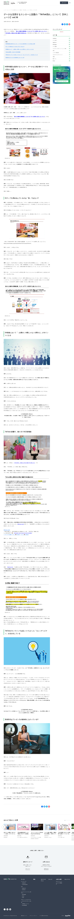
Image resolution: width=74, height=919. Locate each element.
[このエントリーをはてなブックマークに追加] (67, 24)
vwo (23, 837)
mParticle (23, 889)
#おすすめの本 (22, 533)
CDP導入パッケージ (25, 903)
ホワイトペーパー (59, 881)
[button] (70, 827)
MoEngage (55, 44)
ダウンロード (27, 868)
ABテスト (25, 837)
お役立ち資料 (59, 879)
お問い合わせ (64, 2)
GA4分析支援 (24, 905)
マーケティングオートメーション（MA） (60, 48)
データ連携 (55, 46)
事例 (34, 879)
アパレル (49, 837)
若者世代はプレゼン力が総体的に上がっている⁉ (15, 57)
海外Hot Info (10, 567)
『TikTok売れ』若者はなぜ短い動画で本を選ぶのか (15, 33)
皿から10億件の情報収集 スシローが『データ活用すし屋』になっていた (31, 31)
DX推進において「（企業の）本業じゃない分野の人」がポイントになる (20, 49)
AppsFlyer (36, 838)
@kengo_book (21, 524)
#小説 (26, 533)
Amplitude (54, 38)
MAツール (54, 58)
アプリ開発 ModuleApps (43, 915)
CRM (53, 56)
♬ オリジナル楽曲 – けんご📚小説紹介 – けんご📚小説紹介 (16, 534)
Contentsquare (24, 884)
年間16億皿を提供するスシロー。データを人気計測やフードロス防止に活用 (20, 43)
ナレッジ (50, 879)
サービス (23, 879)
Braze (54, 60)
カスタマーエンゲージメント (58, 54)
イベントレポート (34, 837)
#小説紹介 (30, 533)
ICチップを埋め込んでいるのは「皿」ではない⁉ (15, 46)
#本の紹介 (16, 533)
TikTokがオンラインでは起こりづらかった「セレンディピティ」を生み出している (22, 54)
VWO (22, 897)
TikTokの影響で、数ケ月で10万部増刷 (13, 52)
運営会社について (24, 915)
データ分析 (55, 40)
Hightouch (54, 42)
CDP (53, 50)
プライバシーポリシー (33, 915)
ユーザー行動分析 (56, 52)
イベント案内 (19, 837)
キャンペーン (67, 879)
